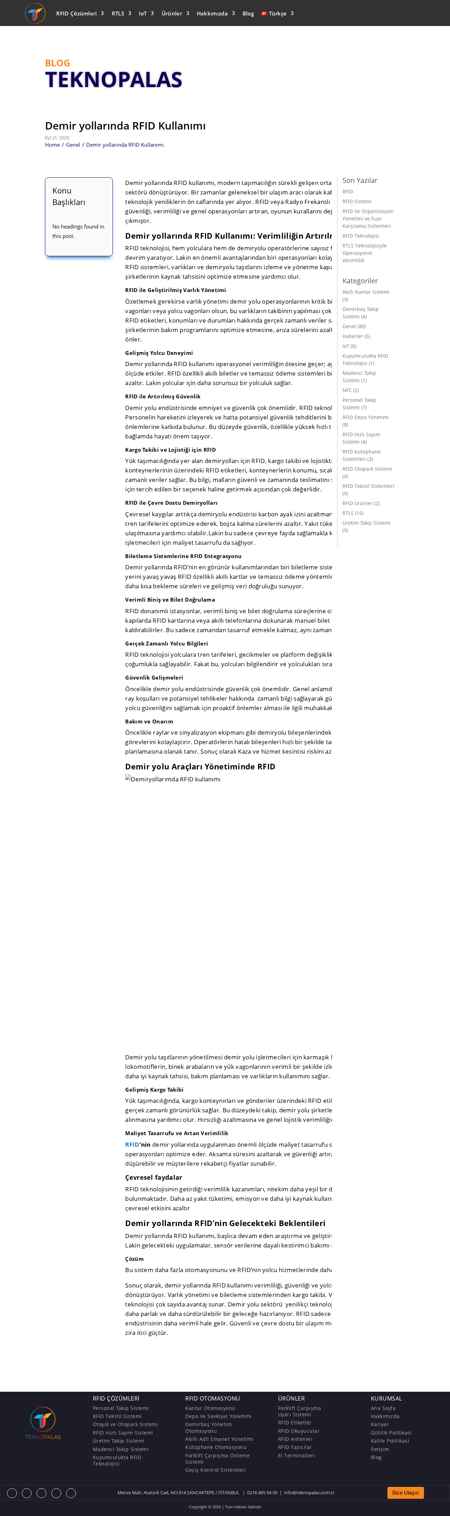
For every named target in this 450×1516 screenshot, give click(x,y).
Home (52, 144)
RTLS (118, 13)
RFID (132, 1144)
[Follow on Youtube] (56, 1493)
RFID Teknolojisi (360, 235)
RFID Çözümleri (76, 13)
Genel (73, 144)
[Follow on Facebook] (12, 1493)
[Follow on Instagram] (41, 1493)
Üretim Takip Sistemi (366, 522)
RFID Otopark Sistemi (367, 468)
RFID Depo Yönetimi (365, 417)
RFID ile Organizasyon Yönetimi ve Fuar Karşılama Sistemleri (368, 218)
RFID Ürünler (357, 503)
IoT (143, 13)
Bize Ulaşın (405, 1493)
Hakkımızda (212, 13)
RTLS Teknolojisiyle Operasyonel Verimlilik (364, 253)
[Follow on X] (27, 1493)
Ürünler (172, 13)
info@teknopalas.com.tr (309, 1492)
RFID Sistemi (357, 201)
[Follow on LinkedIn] (71, 1493)
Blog (248, 13)
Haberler (352, 336)
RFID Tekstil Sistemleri (368, 486)
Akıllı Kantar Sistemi (366, 292)
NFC (347, 390)
